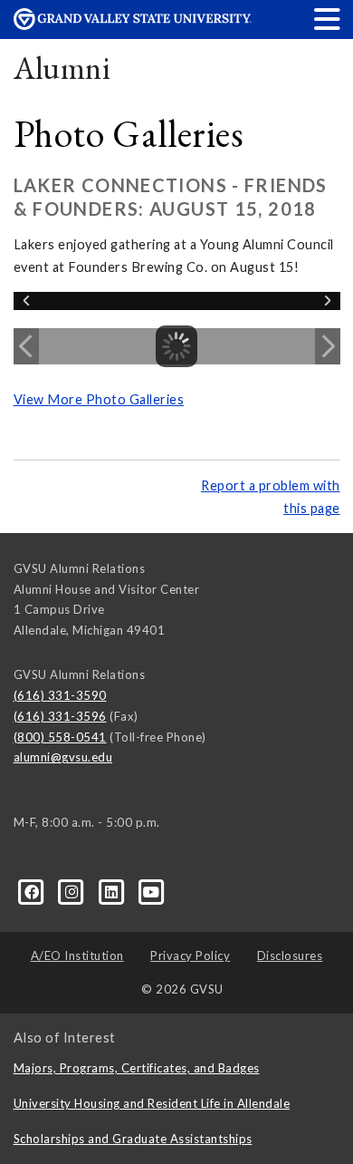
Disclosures (290, 955)
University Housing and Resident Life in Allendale (152, 1103)
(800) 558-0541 (60, 737)
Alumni (62, 67)
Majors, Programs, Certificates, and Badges (137, 1068)
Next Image (327, 346)
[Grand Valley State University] (133, 25)
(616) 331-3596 (60, 716)
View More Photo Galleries (99, 399)
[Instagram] (73, 891)
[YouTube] (151, 891)
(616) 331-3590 (60, 695)
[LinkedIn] (113, 891)
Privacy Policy (190, 955)
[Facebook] (33, 891)
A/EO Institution (77, 955)
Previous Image (26, 346)
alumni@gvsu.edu (63, 757)
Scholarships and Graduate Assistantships (133, 1138)
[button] (327, 18)
